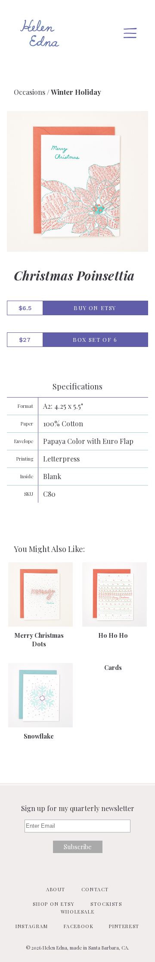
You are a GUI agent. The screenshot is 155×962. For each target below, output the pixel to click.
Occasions (29, 92)
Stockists (106, 904)
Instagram (32, 926)
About (55, 889)
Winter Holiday (76, 92)
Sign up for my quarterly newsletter (77, 808)
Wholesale (77, 911)
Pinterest (124, 926)
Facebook (79, 926)
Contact (95, 889)
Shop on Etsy (53, 904)
